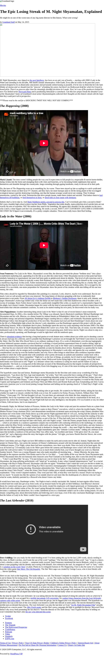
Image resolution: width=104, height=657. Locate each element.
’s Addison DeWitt (38, 298)
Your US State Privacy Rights (37, 643)
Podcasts (8, 632)
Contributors (10, 629)
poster (34, 607)
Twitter (8, 616)
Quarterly (9, 636)
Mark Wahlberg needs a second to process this (45, 202)
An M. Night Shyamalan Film (83, 605)
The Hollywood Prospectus (16, 627)
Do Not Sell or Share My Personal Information (37, 645)
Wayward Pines (25, 92)
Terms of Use (5, 643)
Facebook (9, 618)
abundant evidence (14, 336)
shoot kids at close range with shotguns (60, 197)
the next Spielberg (37, 80)
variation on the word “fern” (14, 567)
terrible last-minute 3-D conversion (44, 598)
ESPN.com (9, 639)
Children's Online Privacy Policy (63, 643)
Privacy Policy (18, 643)
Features (8, 623)
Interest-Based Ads (85, 643)
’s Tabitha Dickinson (64, 298)
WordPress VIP (16, 654)
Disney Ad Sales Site (76, 645)
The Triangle (10, 625)
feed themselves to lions (32, 197)
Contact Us (62, 645)
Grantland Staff (8, 22)
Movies (3, 5)
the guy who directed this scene (38, 612)
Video (7, 634)
